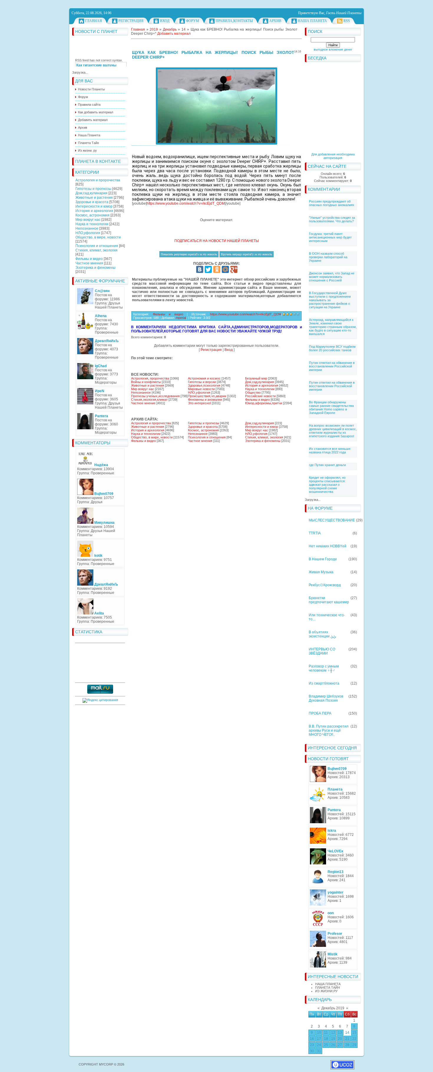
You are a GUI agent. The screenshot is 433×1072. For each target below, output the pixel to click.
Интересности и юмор (94, 206)
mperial (181, 317)
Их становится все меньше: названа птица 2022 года (330, 450)
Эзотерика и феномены (95, 268)
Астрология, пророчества (150, 378)
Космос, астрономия (92, 215)
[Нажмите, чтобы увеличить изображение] (216, 106)
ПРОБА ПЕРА (320, 713)
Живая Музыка (321, 572)
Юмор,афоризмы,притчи (263, 403)
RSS (346, 21)
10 (319, 1032)
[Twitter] (208, 269)
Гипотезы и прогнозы (93, 189)
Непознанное (86, 228)
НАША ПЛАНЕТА (328, 984)
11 (326, 1032)
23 (312, 1045)
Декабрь (170, 29)
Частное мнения (89, 263)
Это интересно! (199, 403)
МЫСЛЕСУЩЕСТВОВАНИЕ (332, 520)
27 (340, 1045)
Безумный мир (256, 378)
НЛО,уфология (87, 233)
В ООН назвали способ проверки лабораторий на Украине (328, 257)
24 (319, 1045)
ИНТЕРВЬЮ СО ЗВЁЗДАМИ (322, 651)
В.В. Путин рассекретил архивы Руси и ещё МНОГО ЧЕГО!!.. (328, 730)
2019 (154, 29)
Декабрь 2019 (332, 1008)
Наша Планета (312, 21)
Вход (164, 21)
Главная (93, 21)
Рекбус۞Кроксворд (325, 585)
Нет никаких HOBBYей (327, 546)
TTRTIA (315, 533)
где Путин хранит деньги (327, 465)
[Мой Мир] (225, 269)
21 (347, 1039)
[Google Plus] (233, 269)
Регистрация (130, 21)
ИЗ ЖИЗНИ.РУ (326, 991)
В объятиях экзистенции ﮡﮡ (322, 634)
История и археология (94, 211)
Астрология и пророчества (97, 180)
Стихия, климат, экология (96, 250)
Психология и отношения (96, 246)
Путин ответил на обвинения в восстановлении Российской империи (332, 366)
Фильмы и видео (89, 259)
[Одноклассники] (216, 269)
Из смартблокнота (324, 683)
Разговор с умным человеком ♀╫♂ (324, 668)
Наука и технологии (91, 224)
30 (312, 1051)
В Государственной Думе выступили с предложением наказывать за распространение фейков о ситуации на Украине (330, 300)
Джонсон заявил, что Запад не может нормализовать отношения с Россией (331, 276)
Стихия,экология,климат (149, 399)
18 (326, 1039)
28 (347, 1045)
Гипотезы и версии (202, 382)
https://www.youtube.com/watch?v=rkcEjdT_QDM (186, 203)
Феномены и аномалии (205, 399)
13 (340, 1032)
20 (340, 1039)
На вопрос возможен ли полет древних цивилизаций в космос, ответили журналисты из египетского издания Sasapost (333, 431)
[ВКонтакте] (199, 269)
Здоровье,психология (204, 385)
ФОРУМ (192, 21)
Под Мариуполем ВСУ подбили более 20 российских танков (332, 348)
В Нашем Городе (323, 559)
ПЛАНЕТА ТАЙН (327, 987)
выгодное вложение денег (333, 49)
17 (319, 1039)
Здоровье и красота (91, 202)
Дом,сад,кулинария (91, 193)
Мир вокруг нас (87, 220)
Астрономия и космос (204, 378)
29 (354, 1045)
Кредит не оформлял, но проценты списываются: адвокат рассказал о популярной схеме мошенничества (327, 484)
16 (312, 1039)
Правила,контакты (234, 21)
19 (333, 1039)
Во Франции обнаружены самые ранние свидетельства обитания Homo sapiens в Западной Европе (331, 407)
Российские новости (260, 396)
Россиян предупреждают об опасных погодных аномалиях (331, 203)
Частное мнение (143, 403)
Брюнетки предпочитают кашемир (329, 600)
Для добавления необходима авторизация (333, 156)
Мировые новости (201, 389)
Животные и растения (94, 197)
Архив (275, 21)
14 (347, 1032)
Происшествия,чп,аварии (207, 396)
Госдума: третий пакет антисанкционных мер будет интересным (330, 237)
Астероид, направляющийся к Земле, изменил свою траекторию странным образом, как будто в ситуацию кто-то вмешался (333, 327)
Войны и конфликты (146, 382)
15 (354, 1032)
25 (326, 1045)
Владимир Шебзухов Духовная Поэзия (326, 698)
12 (333, 1032)
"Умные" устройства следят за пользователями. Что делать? (332, 219)
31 (319, 1051)
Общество (253, 392)
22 (354, 1039)
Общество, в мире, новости (98, 237)
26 (333, 1045)
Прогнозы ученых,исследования (155, 396)
